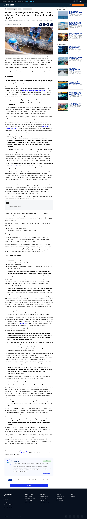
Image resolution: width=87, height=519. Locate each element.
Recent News (46, 479)
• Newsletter (59, 498)
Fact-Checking (43, 500)
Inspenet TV (36, 4)
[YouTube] (82, 516)
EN (80, 1)
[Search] (67, 5)
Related (10, 479)
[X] (70, 516)
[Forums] (74, 1)
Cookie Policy (28, 502)
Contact (73, 496)
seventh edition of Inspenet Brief (14, 452)
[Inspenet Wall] (77, 1)
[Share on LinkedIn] (40, 24)
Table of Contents (62, 7)
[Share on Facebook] (47, 24)
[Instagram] (78, 516)
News (24, 4)
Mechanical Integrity (12, 9)
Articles (29, 4)
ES (83, 1)
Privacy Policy (28, 500)
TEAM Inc (8, 24)
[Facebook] (74, 516)
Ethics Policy (43, 498)
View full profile (46, 473)
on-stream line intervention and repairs (33, 90)
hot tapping (13, 165)
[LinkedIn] (66, 516)
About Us (55, 4)
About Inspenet (28, 496)
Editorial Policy (44, 496)
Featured (20, 479)
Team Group (23, 451)
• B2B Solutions (59, 500)
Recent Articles (33, 479)
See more (29, 485)
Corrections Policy (44, 502)
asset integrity (23, 323)
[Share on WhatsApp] (51, 24)
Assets (19, 9)
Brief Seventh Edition (27, 9)
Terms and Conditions (30, 498)
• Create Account (60, 496)
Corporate (43, 4)
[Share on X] (44, 24)
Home (5, 9)
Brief (49, 4)
